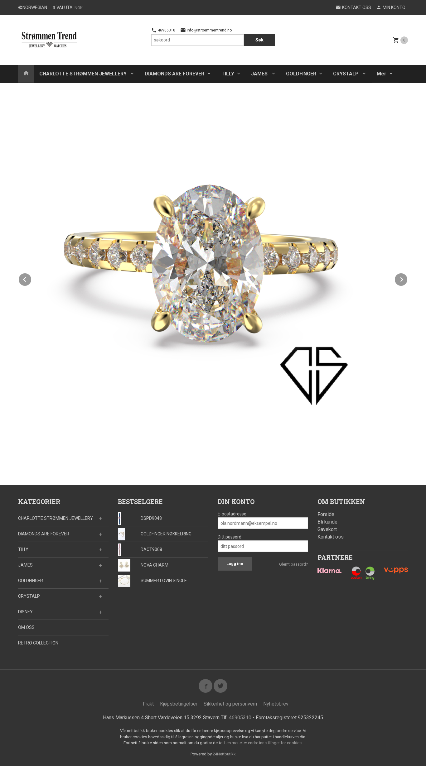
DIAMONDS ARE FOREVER (174, 74)
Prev (31, 278)
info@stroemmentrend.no (209, 30)
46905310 (166, 30)
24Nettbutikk (224, 754)
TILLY (227, 74)
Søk (259, 39)
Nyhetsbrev (275, 704)
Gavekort (327, 529)
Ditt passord (229, 536)
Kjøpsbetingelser (178, 704)
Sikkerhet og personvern (230, 704)
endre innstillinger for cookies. (275, 742)
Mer (381, 74)
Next (407, 278)
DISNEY (25, 611)
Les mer (232, 742)
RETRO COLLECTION (38, 642)
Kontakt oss (330, 537)
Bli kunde (327, 522)
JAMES (260, 74)
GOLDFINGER (301, 74)
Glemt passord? (293, 564)
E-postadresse (232, 513)
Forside (325, 514)
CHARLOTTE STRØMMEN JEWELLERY (83, 74)
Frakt (148, 704)
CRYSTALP (346, 74)
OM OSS (26, 627)
